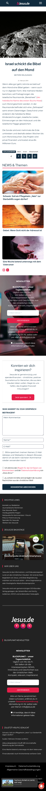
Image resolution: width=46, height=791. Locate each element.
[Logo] (20, 619)
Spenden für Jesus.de (10, 520)
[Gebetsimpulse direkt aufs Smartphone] (23, 547)
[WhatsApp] (35, 156)
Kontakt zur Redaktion (11, 505)
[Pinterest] (29, 156)
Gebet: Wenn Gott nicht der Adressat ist (22, 230)
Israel (25, 151)
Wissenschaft (33, 151)
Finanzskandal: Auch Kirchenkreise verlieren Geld (21, 754)
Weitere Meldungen (23, 75)
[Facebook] (18, 156)
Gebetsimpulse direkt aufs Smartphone (22, 556)
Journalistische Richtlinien (12, 508)
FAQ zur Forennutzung (11, 518)
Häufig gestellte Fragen (11, 513)
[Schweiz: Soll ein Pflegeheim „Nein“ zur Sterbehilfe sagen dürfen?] (23, 182)
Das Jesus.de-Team (9, 510)
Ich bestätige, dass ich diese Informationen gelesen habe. (23, 344)
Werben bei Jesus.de (10, 523)
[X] (24, 156)
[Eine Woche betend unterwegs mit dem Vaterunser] (23, 247)
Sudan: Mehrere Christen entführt (15, 739)
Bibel (19, 151)
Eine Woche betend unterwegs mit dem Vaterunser (22, 749)
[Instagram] (23, 626)
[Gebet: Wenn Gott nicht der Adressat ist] (23, 216)
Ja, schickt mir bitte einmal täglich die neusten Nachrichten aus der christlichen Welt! (22, 479)
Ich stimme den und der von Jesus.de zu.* (22, 470)
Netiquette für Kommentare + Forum (16, 515)
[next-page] (7, 270)
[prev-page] (3, 270)
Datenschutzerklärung (30, 470)
